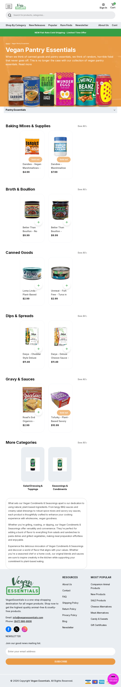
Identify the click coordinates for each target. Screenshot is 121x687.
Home (8, 43)
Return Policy (69, 609)
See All (82, 126)
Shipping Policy (70, 602)
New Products (98, 594)
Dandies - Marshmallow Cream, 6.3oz (58, 168)
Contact (66, 590)
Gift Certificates (99, 625)
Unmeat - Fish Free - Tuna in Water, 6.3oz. (59, 294)
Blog (64, 621)
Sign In (103, 7)
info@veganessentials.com (28, 617)
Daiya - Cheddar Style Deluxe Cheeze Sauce (32, 358)
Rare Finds (66, 25)
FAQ (64, 596)
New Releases (37, 25)
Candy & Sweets (99, 619)
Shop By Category (16, 25)
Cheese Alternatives (101, 606)
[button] (60, 110)
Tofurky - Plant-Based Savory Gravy (60, 421)
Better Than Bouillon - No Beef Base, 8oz (31, 231)
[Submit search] (9, 15)
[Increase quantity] (37, 228)
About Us (103, 25)
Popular (52, 25)
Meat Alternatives (100, 612)
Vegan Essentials (40, 680)
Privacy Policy (69, 615)
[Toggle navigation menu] (9, 6)
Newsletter (81, 25)
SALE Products (98, 600)
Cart (112, 6)
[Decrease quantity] (38, 216)
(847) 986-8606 (23, 621)
